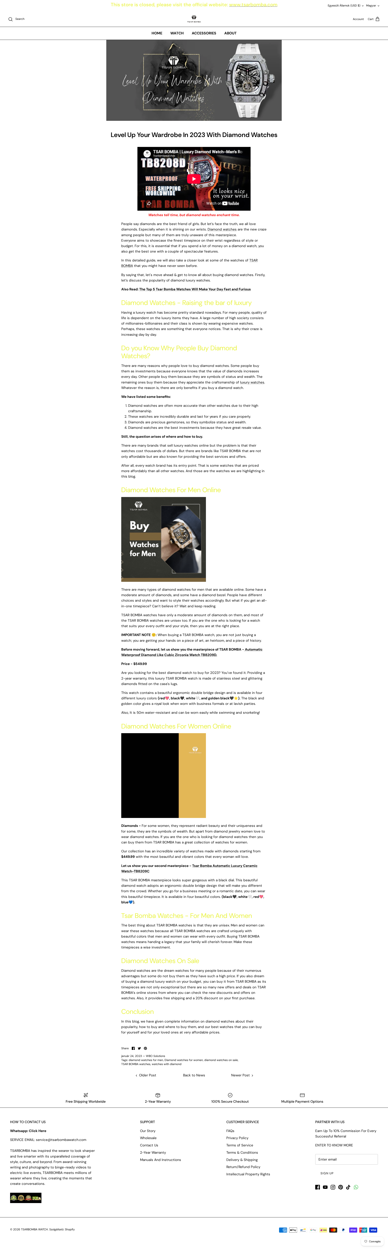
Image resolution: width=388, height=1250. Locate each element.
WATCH (177, 33)
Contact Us (149, 1145)
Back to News (194, 1075)
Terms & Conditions (242, 1152)
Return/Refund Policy (243, 1167)
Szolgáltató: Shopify (62, 1229)
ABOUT (230, 33)
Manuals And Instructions (160, 1160)
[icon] (356, 1187)
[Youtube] (325, 1187)
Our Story (147, 1131)
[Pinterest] (340, 1187)
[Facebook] (317, 1187)
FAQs (230, 1131)
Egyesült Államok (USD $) (344, 5)
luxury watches (252, 382)
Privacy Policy (237, 1138)
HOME (157, 33)
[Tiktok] (348, 1187)
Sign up (327, 1173)
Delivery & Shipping (242, 1160)
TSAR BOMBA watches (135, 1064)
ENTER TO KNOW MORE (334, 1145)
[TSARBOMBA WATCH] (194, 19)
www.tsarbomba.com (253, 4)
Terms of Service (239, 1145)
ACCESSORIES (204, 33)
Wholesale (148, 1138)
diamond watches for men (146, 1060)
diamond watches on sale (221, 1060)
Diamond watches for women (183, 1060)
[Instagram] (333, 1187)
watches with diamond (166, 1064)
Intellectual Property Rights (248, 1174)
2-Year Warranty (153, 1152)
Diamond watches (222, 229)
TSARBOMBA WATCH (34, 1229)
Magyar (371, 5)
